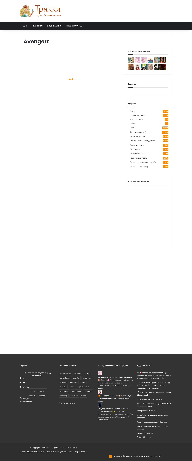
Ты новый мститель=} (93, 150)
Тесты (24, 26)
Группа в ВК (117, 456)
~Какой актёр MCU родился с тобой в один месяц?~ (44, 86)
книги (83, 382)
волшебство (65, 378)
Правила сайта (74, 26)
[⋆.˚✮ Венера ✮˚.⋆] (150, 62)
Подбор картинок (137, 115)
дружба (76, 378)
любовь (63, 387)
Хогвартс (77, 373)
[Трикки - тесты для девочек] (40, 11)
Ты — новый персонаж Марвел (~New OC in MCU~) (93, 103)
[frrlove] (131, 69)
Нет (23, 383)
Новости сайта (136, 119)
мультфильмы (83, 387)
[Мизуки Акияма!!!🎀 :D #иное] (137, 62)
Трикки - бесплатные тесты (65, 448)
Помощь (133, 124)
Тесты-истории (137, 145)
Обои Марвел (33, 170)
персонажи (76, 391)
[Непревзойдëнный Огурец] (137, 69)
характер (63, 396)
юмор (83, 396)
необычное (64, 391)
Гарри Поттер (65, 373)
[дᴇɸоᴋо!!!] (163, 62)
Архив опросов (26, 401)
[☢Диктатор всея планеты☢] (157, 69)
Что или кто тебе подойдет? (143, 141)
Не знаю (25, 387)
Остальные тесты (138, 153)
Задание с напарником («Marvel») (40, 211)
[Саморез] (131, 62)
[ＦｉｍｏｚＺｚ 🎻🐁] (163, 69)
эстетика (74, 396)
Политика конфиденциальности (147, 456)
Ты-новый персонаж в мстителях (40, 294)
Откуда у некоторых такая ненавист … (114, 409)
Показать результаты (37, 396)
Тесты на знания (137, 136)
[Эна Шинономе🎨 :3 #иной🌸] (144, 62)
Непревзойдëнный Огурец (111, 398)
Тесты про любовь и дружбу (143, 162)
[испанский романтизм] (157, 62)
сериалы (88, 391)
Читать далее (117, 386)
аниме (87, 373)
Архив (132, 111)
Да (23, 378)
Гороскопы (135, 149)
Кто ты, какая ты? (138, 132)
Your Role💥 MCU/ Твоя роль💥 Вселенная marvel (96, 274)
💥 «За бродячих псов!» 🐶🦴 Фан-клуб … (115, 396)
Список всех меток (67, 403)
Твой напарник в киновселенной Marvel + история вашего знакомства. (97, 229)
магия (72, 387)
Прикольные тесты (138, 158)
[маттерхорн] (144, 69)
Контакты (128, 456)
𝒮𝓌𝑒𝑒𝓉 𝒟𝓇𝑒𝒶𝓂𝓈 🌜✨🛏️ (109, 411)
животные (87, 378)
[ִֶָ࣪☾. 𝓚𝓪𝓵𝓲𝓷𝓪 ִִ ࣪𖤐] (150, 69)
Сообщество (54, 26)
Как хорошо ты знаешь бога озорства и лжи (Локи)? (43, 337)
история (63, 382)
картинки (73, 382)
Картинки (38, 26)
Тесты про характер (139, 166)
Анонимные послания (107, 377)
